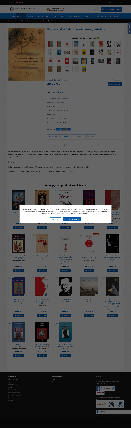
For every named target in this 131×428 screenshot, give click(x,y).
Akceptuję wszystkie (72, 219)
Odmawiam (55, 219)
